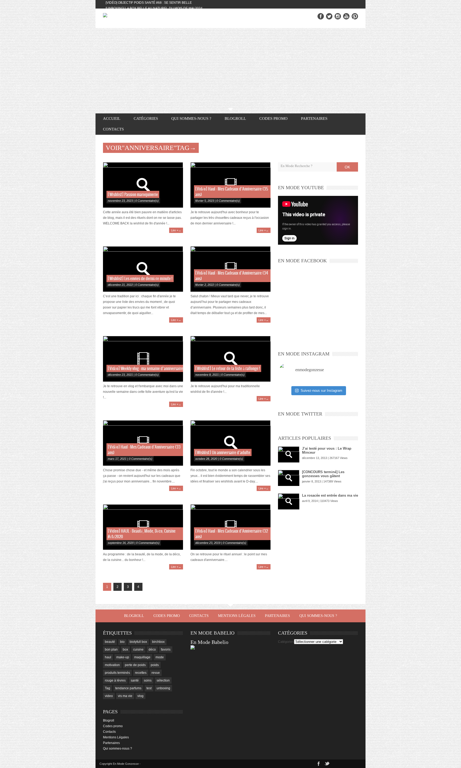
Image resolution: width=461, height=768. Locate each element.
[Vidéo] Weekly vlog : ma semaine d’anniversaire (145, 368)
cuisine (138, 649)
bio (122, 642)
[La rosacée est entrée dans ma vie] (288, 501)
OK (347, 167)
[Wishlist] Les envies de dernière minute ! (140, 278)
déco (152, 649)
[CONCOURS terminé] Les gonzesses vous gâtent (323, 474)
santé (135, 680)
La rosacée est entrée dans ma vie (330, 495)
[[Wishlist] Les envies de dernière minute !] (143, 269)
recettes (140, 673)
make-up (122, 657)
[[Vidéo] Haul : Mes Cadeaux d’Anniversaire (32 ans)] (230, 527)
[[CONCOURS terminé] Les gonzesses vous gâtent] (288, 478)
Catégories (286, 642)
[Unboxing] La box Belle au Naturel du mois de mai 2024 (154, 8)
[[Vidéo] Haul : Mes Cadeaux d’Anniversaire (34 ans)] (230, 269)
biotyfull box (138, 642)
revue (156, 673)
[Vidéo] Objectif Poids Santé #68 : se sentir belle (149, 3)
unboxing (163, 688)
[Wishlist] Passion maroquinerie (133, 194)
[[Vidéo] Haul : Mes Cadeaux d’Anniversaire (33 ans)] (143, 443)
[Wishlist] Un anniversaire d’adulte (222, 452)
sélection (163, 680)
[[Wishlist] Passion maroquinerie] (143, 185)
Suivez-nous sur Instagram (321, 391)
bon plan (111, 649)
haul (108, 657)
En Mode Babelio (209, 642)
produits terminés (117, 673)
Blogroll (235, 118)
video (109, 696)
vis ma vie (125, 696)
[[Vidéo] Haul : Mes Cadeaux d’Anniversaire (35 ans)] (230, 185)
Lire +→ (176, 230)
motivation (112, 665)
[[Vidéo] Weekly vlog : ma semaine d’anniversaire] (143, 358)
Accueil (111, 118)
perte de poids (135, 665)
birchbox (158, 642)
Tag (107, 688)
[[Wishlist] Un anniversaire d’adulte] (230, 443)
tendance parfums (128, 688)
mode (160, 657)
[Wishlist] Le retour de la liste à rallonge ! (227, 368)
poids (155, 665)
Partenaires (314, 118)
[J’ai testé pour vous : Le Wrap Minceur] (288, 454)
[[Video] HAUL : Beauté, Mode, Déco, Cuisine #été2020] (143, 527)
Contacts (113, 129)
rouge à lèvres (115, 680)
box (125, 649)
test (149, 688)
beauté (110, 642)
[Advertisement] (230, 68)
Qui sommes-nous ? (191, 118)
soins (148, 680)
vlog (140, 696)
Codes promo (273, 118)
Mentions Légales (237, 616)
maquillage (142, 657)
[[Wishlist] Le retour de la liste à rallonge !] (230, 358)
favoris (165, 649)
